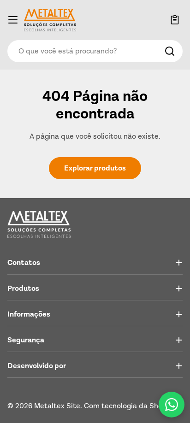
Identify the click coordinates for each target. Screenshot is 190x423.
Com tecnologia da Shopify (129, 406)
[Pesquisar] (169, 51)
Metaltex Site (57, 406)
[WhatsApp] (171, 404)
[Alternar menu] (12, 19)
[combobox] (95, 51)
